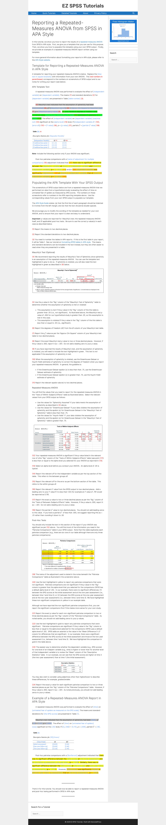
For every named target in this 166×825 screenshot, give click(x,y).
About (85, 13)
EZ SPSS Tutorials (83, 6)
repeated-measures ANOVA (91, 42)
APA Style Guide (42, 203)
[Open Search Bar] (133, 13)
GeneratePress (96, 822)
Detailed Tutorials (69, 13)
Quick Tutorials (49, 13)
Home (33, 13)
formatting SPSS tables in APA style (76, 242)
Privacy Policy (100, 13)
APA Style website (42, 60)
